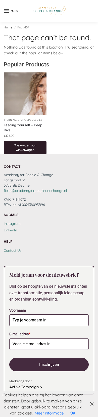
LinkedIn (10, 230)
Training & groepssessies (23, 119)
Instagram (12, 223)
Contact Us (13, 250)
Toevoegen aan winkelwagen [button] (25, 147)
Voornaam (17, 310)
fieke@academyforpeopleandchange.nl (35, 190)
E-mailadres (19, 334)
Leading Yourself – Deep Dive (23, 127)
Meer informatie (49, 412)
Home (8, 27)
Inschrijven (49, 364)
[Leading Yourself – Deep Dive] (25, 93)
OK (73, 412)
